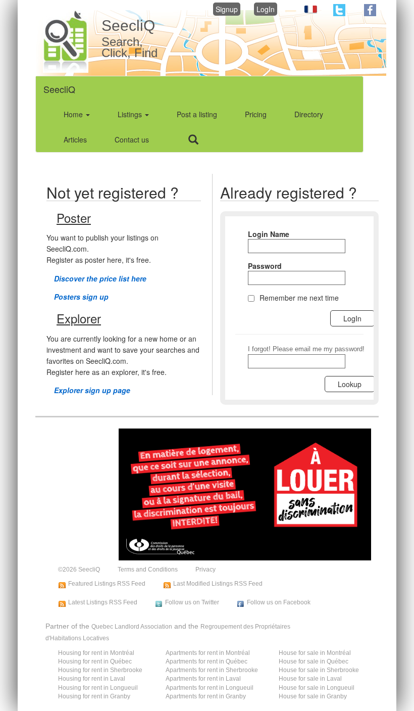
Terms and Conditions (148, 569)
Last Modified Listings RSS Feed (218, 583)
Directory (308, 114)
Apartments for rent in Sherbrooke (212, 670)
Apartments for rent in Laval (203, 678)
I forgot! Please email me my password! (306, 349)
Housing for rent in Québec (95, 661)
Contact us (132, 139)
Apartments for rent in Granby (206, 696)
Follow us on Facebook (278, 602)
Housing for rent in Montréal (96, 652)
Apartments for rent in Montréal (208, 652)
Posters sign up (81, 297)
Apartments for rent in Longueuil (209, 687)
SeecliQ (59, 89)
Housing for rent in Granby (94, 696)
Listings (131, 114)
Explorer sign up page (92, 390)
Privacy (205, 569)
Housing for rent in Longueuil (98, 687)
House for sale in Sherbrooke (319, 670)
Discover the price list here (100, 278)
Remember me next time (299, 298)
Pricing (256, 114)
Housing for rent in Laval (91, 678)
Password (265, 266)
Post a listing (197, 114)
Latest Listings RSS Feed (102, 602)
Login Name (268, 234)
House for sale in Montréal (315, 652)
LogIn (265, 9)
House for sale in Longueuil (316, 687)
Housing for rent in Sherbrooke (100, 670)
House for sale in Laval (310, 678)
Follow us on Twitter (192, 602)
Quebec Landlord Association (131, 626)
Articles (75, 139)
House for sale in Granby (313, 696)
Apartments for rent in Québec (206, 661)
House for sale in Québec (313, 661)
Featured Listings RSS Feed (106, 583)
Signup (227, 9)
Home (74, 114)
